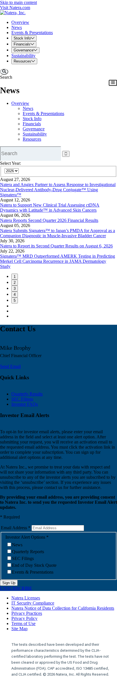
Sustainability (35, 134)
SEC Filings (22, 399)
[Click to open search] (4, 72)
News (28, 108)
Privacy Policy (24, 618)
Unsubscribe (16, 588)
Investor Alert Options (25, 537)
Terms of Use (23, 623)
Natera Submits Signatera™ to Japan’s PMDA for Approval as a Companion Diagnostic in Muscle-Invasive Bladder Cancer (57, 233)
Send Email (10, 366)
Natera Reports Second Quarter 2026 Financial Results (49, 220)
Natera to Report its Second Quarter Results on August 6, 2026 (56, 245)
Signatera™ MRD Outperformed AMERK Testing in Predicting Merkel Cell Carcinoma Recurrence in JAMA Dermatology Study (57, 261)
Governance (34, 128)
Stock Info (32, 118)
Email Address (14, 527)
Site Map (19, 628)
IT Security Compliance (32, 603)
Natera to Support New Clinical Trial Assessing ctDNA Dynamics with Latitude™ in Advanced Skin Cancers (49, 208)
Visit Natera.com (15, 7)
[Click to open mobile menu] (113, 83)
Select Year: (10, 163)
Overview (20, 103)
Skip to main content (18, 2)
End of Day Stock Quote (34, 565)
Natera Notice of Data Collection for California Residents (62, 608)
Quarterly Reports (28, 551)
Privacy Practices (26, 613)
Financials (32, 123)
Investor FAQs (24, 404)
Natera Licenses (25, 597)
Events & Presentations (43, 113)
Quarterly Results (27, 394)
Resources (32, 139)
